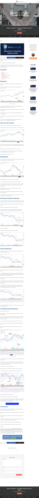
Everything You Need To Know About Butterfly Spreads (33, 102)
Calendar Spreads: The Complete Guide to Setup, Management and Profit (33, 90)
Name (3, 467)
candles (17, 179)
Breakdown (3, 74)
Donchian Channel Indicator (6, 75)
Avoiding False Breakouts (6, 77)
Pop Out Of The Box (5, 73)
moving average (18, 112)
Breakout (3, 72)
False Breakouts (4, 76)
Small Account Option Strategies (33, 71)
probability (10, 119)
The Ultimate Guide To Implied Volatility (33, 80)
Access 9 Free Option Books (12, 403)
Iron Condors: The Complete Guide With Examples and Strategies (33, 113)
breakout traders (5, 273)
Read (33, 73)
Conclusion (3, 78)
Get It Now (19, 493)
